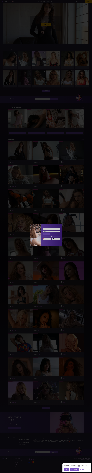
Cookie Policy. (81, 466)
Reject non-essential (74, 469)
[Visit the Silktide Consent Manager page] (89, 469)
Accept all (66, 469)
